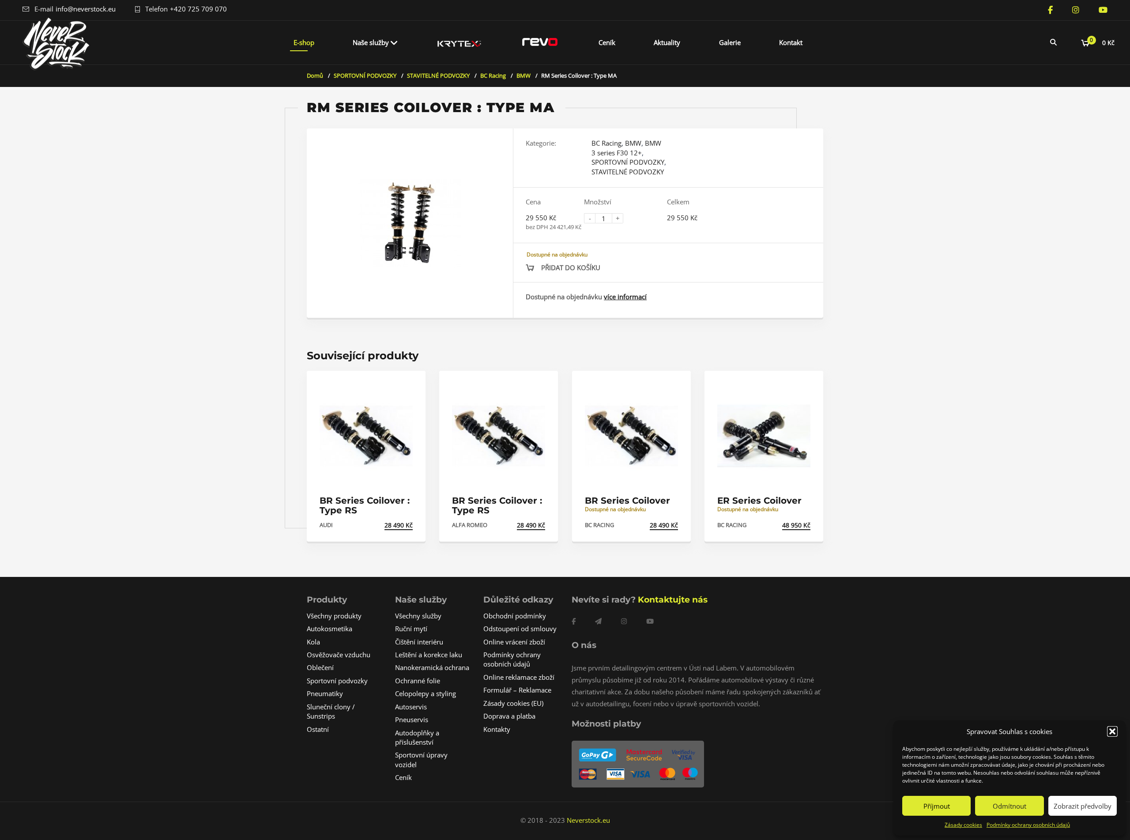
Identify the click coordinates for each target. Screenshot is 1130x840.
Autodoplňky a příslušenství (417, 737)
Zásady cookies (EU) (513, 703)
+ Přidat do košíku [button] (382, 525)
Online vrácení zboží (514, 641)
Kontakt (790, 42)
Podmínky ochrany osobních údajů (1028, 825)
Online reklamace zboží (518, 677)
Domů (315, 75)
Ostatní (318, 729)
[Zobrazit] (409, 385)
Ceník (607, 42)
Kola (313, 641)
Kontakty (496, 729)
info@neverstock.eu (86, 8)
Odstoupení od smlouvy (520, 628)
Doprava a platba (509, 716)
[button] (1112, 731)
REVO (539, 42)
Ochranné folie (417, 680)
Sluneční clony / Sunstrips (331, 711)
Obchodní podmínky (514, 615)
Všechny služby (418, 615)
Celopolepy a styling (425, 693)
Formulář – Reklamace (517, 690)
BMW (523, 75)
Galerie (730, 42)
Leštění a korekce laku (428, 654)
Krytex (459, 42)
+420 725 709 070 (198, 8)
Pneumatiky (325, 693)
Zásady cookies (963, 825)
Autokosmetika (329, 628)
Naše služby (371, 42)
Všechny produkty (334, 615)
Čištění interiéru (419, 641)
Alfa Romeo (469, 525)
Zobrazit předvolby (1082, 806)
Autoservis (411, 706)
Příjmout (936, 806)
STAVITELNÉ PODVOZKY (438, 75)
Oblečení (320, 667)
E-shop (304, 42)
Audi (326, 525)
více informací (625, 296)
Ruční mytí (411, 628)
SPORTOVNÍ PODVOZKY (365, 75)
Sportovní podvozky (337, 680)
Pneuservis (411, 719)
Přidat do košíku (570, 267)
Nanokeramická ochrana (432, 667)
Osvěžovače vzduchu (338, 654)
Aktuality (667, 42)
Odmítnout (1009, 806)
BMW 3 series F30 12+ (626, 148)
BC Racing (493, 75)
